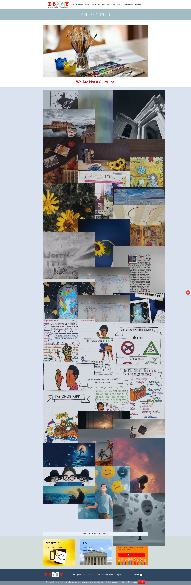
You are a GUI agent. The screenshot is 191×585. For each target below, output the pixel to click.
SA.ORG (136, 575)
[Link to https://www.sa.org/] (141, 574)
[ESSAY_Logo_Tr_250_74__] (53, 572)
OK (142, 582)
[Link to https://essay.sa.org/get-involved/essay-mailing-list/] (188, 292)
